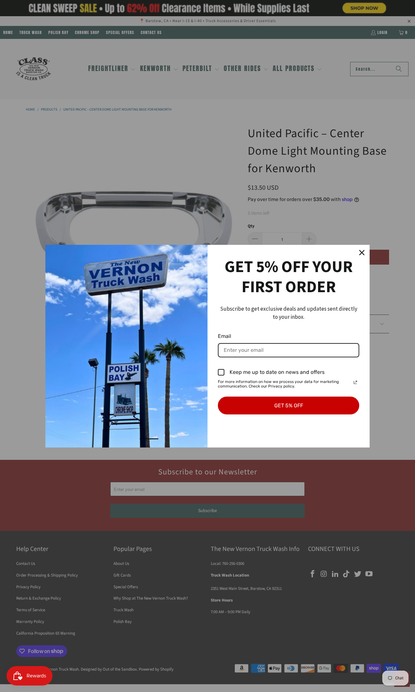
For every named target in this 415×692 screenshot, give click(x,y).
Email (224, 336)
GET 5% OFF (288, 405)
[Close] (362, 252)
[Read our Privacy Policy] (355, 382)
